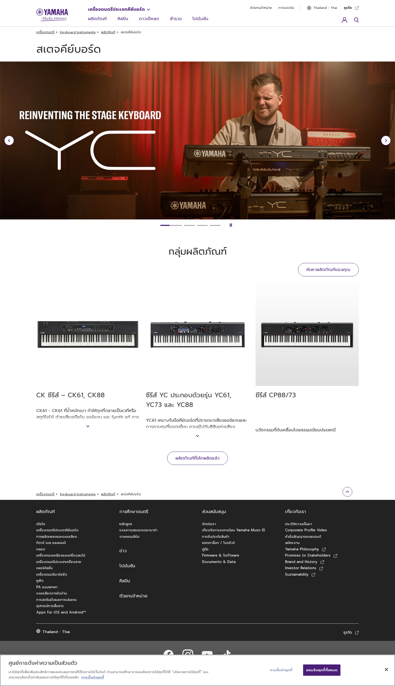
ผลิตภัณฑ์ (97, 19)
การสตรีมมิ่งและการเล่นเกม (56, 599)
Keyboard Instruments (78, 32)
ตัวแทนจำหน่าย (261, 7)
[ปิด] (386, 669)
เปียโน (40, 523)
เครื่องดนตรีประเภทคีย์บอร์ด (116, 9)
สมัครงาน (292, 542)
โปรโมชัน (200, 19)
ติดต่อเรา (209, 523)
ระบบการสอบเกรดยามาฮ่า (138, 530)
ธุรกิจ (348, 7)
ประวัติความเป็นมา (298, 523)
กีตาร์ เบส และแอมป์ (51, 542)
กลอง (40, 549)
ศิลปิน (122, 19)
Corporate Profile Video (306, 530)
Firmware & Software (220, 555)
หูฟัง (40, 580)
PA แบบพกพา (47, 587)
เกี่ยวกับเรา (295, 511)
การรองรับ (286, 7)
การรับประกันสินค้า (215, 536)
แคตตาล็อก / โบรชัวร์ (218, 542)
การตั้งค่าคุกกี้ (92, 677)
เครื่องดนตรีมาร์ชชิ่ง (51, 574)
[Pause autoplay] (231, 225)
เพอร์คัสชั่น (44, 568)
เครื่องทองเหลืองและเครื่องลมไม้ (60, 555)
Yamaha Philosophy (302, 549)
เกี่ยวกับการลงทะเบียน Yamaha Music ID (233, 530)
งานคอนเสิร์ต (129, 536)
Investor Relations (300, 568)
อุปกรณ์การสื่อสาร (50, 605)
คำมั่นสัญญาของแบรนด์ (303, 536)
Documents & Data (219, 561)
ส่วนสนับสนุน (214, 511)
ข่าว (123, 551)
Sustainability (296, 574)
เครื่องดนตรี (45, 32)
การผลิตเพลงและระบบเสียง (56, 536)
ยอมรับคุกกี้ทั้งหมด (322, 669)
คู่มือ (205, 549)
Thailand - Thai (325, 7)
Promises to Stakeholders (308, 555)
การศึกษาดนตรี (133, 511)
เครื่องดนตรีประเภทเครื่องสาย (58, 561)
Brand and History (301, 561)
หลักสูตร (125, 523)
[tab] (171, 225)
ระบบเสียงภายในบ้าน (51, 593)
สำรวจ (176, 19)
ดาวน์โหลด (149, 19)
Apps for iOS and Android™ (61, 612)
